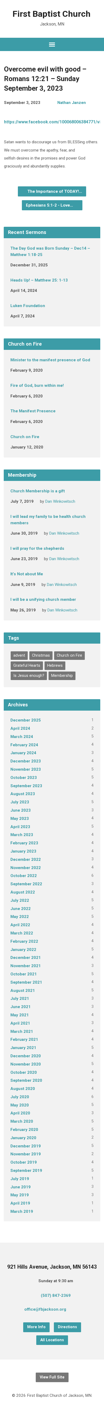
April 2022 (20, 925)
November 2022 (25, 867)
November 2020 (25, 1064)
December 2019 (25, 1146)
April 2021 (20, 1023)
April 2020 (20, 1113)
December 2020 (25, 1056)
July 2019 (19, 1178)
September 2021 (26, 982)
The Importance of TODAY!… (54, 191)
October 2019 (23, 1162)
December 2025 (25, 720)
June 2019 (20, 1187)
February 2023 (24, 843)
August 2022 (22, 892)
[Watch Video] (56, 265)
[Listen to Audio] (51, 369)
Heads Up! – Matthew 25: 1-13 (39, 280)
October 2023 (23, 777)
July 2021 (19, 998)
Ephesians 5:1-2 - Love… (50, 205)
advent (19, 655)
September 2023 (26, 785)
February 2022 (24, 941)
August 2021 (22, 990)
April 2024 (20, 728)
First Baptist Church (51, 14)
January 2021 (23, 1047)
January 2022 (23, 949)
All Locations (52, 1340)
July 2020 (19, 1097)
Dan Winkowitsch (60, 501)
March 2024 (21, 736)
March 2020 (21, 1121)
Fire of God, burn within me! (37, 385)
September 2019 (26, 1170)
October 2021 (23, 974)
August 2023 (22, 793)
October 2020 (23, 1072)
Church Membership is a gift (37, 491)
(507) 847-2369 (56, 1295)
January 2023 (23, 851)
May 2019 (19, 1195)
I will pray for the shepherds (37, 548)
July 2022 (19, 900)
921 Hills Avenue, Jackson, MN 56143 (52, 1267)
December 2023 (25, 761)
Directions (67, 1327)
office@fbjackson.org (45, 1309)
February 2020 (24, 1129)
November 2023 (25, 769)
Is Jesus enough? (28, 675)
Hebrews (55, 665)
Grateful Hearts (26, 665)
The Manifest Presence (32, 411)
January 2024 (23, 752)
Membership (62, 675)
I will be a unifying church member (43, 599)
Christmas (41, 655)
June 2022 (20, 908)
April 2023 (20, 826)
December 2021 (25, 957)
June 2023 (20, 810)
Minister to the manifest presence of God (50, 360)
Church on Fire (24, 436)
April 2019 (20, 1203)
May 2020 (19, 1105)
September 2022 (26, 884)
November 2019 (25, 1154)
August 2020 (22, 1088)
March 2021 (21, 1031)
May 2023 (19, 818)
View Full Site (52, 1377)
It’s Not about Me (26, 574)
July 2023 (19, 802)
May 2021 (19, 1015)
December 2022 (25, 859)
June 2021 (20, 1006)
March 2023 (21, 834)
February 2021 (24, 1039)
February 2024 (24, 745)
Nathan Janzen (71, 102)
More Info (36, 1327)
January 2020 (23, 1137)
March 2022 (21, 933)
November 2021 (25, 965)
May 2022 (19, 916)
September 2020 (26, 1080)
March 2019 (21, 1211)
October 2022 (23, 875)
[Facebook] (85, 1310)
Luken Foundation (27, 305)
